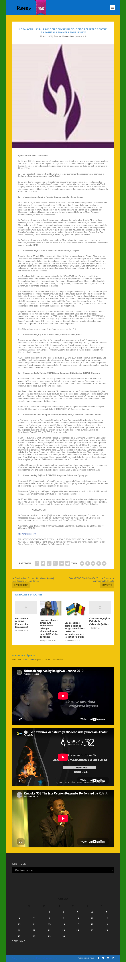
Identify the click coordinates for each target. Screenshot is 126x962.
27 (19, 936)
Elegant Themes (28, 958)
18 (92, 924)
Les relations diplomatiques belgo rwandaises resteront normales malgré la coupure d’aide (75, 629)
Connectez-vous (86, 958)
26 (106, 930)
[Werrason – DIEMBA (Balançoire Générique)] (26, 607)
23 (63, 930)
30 (63, 936)
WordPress (53, 958)
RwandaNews (68, 36)
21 (34, 930)
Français (57, 36)
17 (77, 924)
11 (92, 918)
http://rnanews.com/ (27, 534)
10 (77, 918)
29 (49, 936)
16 (63, 924)
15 (49, 924)
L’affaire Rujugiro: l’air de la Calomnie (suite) (99, 621)
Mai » (22, 941)
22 (49, 930)
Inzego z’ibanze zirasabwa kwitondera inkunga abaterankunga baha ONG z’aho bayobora (49, 628)
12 (106, 918)
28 (34, 936)
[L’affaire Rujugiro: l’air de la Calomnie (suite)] (100, 607)
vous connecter (30, 659)
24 (77, 930)
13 (19, 924)
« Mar (15, 941)
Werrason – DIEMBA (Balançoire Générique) (21, 622)
